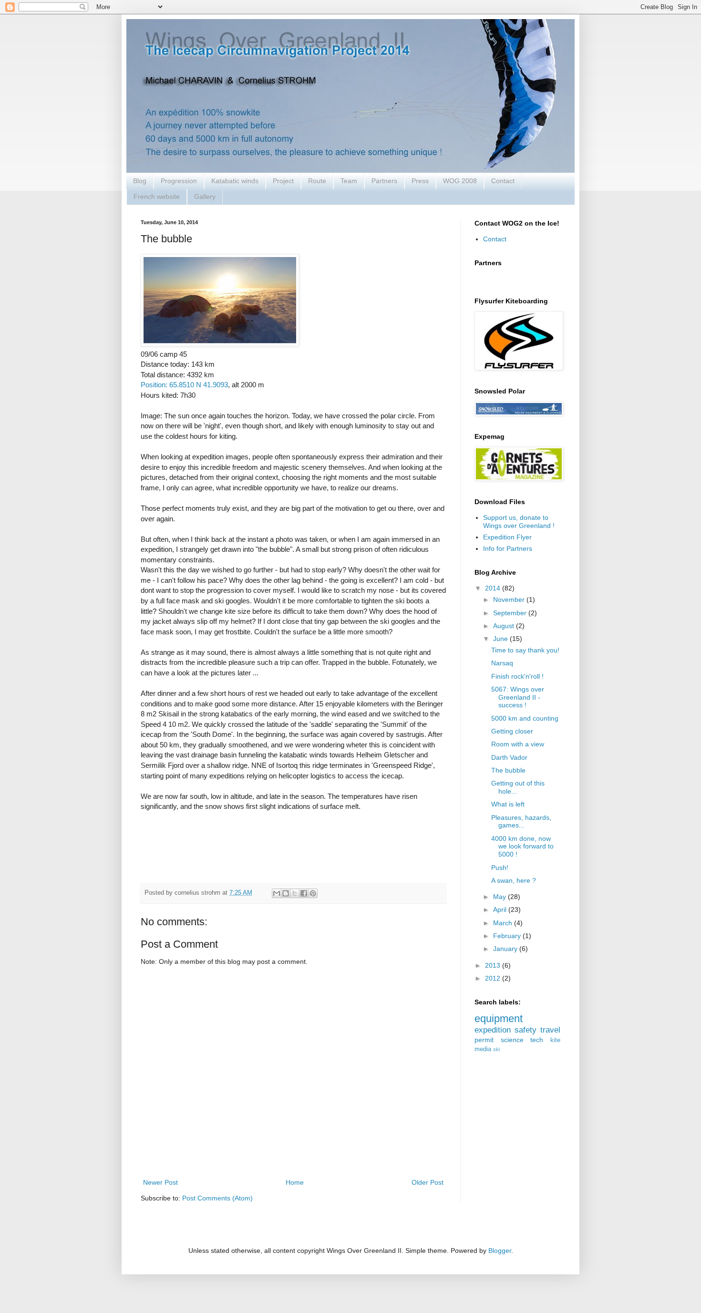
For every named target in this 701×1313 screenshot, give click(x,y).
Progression (179, 181)
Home (295, 1182)
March (503, 923)
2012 (493, 978)
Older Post (427, 1182)
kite (555, 1040)
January (506, 948)
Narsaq (502, 663)
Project (283, 181)
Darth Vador (509, 757)
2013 (493, 965)
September (510, 613)
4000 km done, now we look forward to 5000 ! (522, 846)
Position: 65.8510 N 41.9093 (184, 385)
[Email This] (276, 893)
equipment (498, 1018)
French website (157, 196)
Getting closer (512, 731)
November (509, 599)
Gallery (205, 196)
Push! (499, 867)
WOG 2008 (460, 181)
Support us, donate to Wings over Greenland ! (519, 521)
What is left (508, 804)
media (482, 1049)
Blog (139, 181)
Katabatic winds (234, 181)
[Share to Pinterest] (313, 893)
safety (525, 1029)
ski (496, 1049)
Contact (503, 181)
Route (317, 181)
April (500, 909)
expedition (492, 1029)
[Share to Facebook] (304, 893)
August (504, 626)
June (501, 638)
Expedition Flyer (507, 537)
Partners (384, 181)
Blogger (499, 1250)
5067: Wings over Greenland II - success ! (517, 697)
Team (348, 181)
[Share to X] (294, 893)
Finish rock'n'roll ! (517, 676)
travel (550, 1029)
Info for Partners (507, 548)
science (512, 1040)
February (508, 936)
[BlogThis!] (285, 893)
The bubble (508, 770)
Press (420, 181)
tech (536, 1040)
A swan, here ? (513, 880)
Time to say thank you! (525, 650)
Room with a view (517, 744)
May (500, 896)
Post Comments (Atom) (217, 1198)
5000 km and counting (524, 718)
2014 (493, 588)
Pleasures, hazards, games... (521, 821)
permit (484, 1040)
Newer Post (160, 1182)
